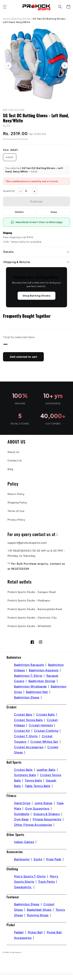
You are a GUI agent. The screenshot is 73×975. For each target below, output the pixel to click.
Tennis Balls (33, 780)
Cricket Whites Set (44, 741)
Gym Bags (21, 819)
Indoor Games (24, 842)
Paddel (19, 932)
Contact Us (14, 460)
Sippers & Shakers (46, 814)
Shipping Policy (17, 502)
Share (54, 211)
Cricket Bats (23, 714)
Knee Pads (53, 859)
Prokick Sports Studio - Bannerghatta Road (34, 609)
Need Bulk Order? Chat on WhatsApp (39, 222)
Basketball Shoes (39, 910)
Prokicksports (16, 952)
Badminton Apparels (43, 670)
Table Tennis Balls (37, 786)
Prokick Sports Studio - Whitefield (29, 626)
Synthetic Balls (25, 775)
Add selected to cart (23, 356)
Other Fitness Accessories (33, 825)
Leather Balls (46, 770)
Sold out (36, 201)
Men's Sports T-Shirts (30, 876)
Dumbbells (21, 814)
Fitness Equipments (47, 819)
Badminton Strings (41, 681)
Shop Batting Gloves (36, 295)
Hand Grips (22, 803)
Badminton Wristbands (30, 686)
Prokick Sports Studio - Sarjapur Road (31, 592)
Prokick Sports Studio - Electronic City (32, 617)
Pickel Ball (35, 932)
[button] (5, 7)
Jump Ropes (43, 803)
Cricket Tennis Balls (28, 720)
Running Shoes (37, 915)
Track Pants (46, 881)
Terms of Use (15, 511)
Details (8, 251)
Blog (10, 469)
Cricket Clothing (46, 731)
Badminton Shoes (26, 697)
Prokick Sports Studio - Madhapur (28, 600)
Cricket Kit (22, 731)
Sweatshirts (23, 887)
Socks (38, 859)
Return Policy (16, 494)
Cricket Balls (45, 714)
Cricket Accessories (28, 747)
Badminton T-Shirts (28, 676)
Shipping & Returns (16, 262)
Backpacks (21, 859)
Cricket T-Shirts (26, 736)
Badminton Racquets (29, 665)
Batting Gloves (21, 18)
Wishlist (19, 211)
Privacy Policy (16, 519)
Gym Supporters (37, 808)
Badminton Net (37, 692)
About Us (13, 452)
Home (6, 18)
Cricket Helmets (41, 725)
